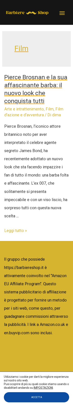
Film (50, 109)
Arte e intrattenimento (24, 109)
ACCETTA (36, 397)
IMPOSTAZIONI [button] (43, 387)
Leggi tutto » (15, 230)
